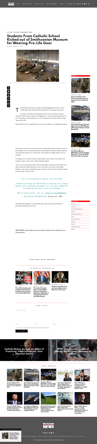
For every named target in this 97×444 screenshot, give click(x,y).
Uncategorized (75, 226)
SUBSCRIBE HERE (71, 3)
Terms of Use (71, 436)
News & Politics (39, 3)
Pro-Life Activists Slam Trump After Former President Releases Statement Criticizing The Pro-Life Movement (41, 292)
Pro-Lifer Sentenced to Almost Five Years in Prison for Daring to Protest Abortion (23, 290)
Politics (73, 224)
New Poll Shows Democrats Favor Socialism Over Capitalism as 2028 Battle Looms (81, 385)
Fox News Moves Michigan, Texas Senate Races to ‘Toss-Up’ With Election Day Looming (80, 153)
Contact (56, 436)
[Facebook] (77, 4)
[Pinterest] (82, 4)
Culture (9, 32)
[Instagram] (81, 4)
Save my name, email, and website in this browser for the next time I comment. (33, 327)
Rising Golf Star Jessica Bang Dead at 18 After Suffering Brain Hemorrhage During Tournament (48, 409)
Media (73, 211)
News (72, 216)
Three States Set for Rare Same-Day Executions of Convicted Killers (65, 408)
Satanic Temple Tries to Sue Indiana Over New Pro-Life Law (59, 288)
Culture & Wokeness (51, 3)
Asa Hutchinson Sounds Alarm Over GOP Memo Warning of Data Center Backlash (80, 127)
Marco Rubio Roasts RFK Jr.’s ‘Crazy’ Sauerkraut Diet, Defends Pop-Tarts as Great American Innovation (81, 410)
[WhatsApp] (86, 4)
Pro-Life (43, 259)
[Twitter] (79, 4)
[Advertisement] (48, 18)
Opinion (62, 3)
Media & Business (26, 3)
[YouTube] (84, 4)
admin (10, 46)
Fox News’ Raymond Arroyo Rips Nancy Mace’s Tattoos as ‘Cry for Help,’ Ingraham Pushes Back (65, 385)
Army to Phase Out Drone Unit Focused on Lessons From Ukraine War (79, 99)
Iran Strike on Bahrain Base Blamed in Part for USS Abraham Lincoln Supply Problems (31, 408)
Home (18, 3)
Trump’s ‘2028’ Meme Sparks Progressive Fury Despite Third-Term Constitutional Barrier (14, 408)
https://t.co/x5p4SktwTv (55, 193)
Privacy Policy (80, 436)
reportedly (50, 108)
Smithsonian (51, 259)
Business (73, 204)
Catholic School (34, 259)
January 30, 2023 (55, 196)
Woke (30, 32)
